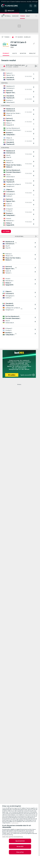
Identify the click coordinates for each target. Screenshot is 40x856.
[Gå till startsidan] (11, 5)
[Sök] (31, 6)
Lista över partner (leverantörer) (12, 837)
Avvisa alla (20, 846)
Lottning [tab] (6, 231)
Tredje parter (14, 823)
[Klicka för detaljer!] (19, 76)
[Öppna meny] (35, 6)
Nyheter (23, 53)
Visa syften (20, 852)
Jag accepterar (20, 841)
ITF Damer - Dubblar (22, 37)
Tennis (6, 37)
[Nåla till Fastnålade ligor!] (33, 43)
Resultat (32, 53)
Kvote (14, 53)
